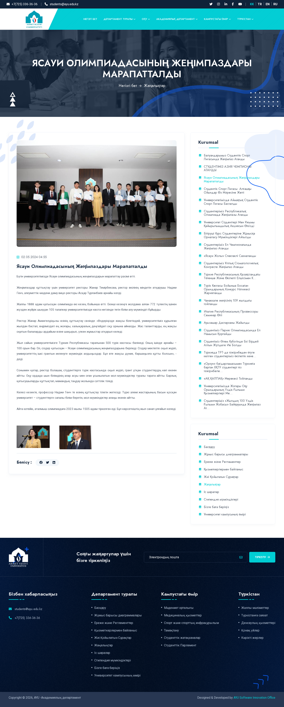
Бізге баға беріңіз (216, 507)
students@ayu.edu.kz (64, 4)
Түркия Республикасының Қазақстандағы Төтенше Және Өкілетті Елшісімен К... (232, 276)
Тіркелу (260, 557)
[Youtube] (240, 4)
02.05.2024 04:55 (34, 257)
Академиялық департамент (175, 19)
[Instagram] (218, 4)
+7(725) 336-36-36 (24, 4)
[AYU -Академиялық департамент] (34, 19)
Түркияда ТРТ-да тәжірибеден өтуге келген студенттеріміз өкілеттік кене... (230, 354)
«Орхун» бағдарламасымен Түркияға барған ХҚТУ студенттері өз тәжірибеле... (229, 367)
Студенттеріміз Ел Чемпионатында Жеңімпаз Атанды (227, 246)
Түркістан (244, 19)
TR (260, 4)
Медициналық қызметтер (183, 615)
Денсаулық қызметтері (258, 623)
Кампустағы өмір (216, 19)
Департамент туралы (118, 19)
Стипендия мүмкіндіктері (221, 499)
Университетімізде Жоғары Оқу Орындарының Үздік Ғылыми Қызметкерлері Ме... (225, 389)
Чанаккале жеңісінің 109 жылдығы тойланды (228, 302)
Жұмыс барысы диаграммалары (226, 454)
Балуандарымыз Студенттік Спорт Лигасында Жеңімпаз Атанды (227, 157)
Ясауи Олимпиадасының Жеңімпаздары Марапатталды (232, 179)
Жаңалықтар (154, 85)
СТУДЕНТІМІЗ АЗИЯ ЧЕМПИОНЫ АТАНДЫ (227, 168)
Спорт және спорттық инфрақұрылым (191, 623)
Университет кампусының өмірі (225, 514)
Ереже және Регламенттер (222, 462)
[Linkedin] (225, 4)
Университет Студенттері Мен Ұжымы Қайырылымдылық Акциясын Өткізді (229, 224)
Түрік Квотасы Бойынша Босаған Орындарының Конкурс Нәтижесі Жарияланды (227, 289)
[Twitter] (211, 4)
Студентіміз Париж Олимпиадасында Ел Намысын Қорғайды (232, 332)
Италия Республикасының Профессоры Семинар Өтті (231, 313)
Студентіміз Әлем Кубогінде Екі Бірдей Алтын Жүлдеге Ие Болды (231, 343)
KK (252, 4)
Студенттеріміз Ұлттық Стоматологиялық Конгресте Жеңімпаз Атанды (231, 265)
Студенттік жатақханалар (182, 638)
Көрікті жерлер (252, 638)
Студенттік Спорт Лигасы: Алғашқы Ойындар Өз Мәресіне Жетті (227, 191)
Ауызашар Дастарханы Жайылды (226, 323)
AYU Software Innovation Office (254, 697)
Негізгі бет (90, 19)
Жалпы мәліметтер (255, 608)
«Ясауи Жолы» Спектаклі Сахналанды (230, 256)
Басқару (209, 447)
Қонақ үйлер (250, 630)
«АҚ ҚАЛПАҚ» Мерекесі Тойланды (228, 379)
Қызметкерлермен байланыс (223, 469)
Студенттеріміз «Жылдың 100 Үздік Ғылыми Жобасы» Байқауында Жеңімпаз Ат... (232, 404)
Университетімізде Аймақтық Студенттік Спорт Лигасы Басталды (231, 202)
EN (268, 4)
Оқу (144, 19)
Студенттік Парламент (180, 645)
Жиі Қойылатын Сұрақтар (221, 477)
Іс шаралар (211, 492)
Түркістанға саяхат (254, 615)
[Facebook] (233, 4)
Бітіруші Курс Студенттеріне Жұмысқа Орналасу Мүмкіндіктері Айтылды (229, 235)
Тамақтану (171, 630)
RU (275, 4)
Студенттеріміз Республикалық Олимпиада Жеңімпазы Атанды (226, 213)
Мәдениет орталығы (179, 608)
